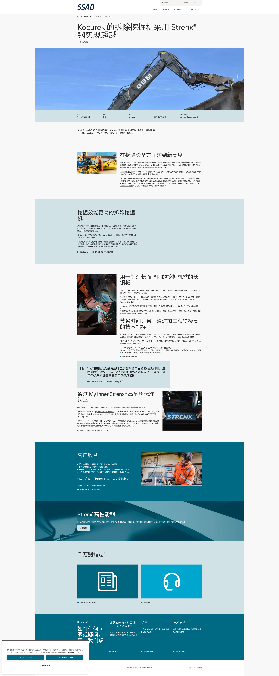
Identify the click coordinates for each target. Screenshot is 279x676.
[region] (45, 657)
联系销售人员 (148, 652)
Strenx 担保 (154, 337)
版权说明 (149, 667)
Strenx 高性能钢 (126, 172)
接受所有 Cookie (25, 658)
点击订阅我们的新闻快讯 (88, 602)
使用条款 (143, 667)
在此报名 (115, 652)
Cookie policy (73, 652)
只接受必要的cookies (65, 658)
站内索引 (136, 667)
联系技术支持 (180, 652)
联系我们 (147, 602)
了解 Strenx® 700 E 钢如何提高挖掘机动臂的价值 (96, 252)
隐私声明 (129, 667)
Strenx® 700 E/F (83, 117)
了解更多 (84, 528)
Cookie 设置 (45, 666)
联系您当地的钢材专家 (130, 357)
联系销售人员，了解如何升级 (90, 489)
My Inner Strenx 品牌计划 (104, 412)
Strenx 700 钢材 (126, 186)
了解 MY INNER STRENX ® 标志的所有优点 (94, 430)
